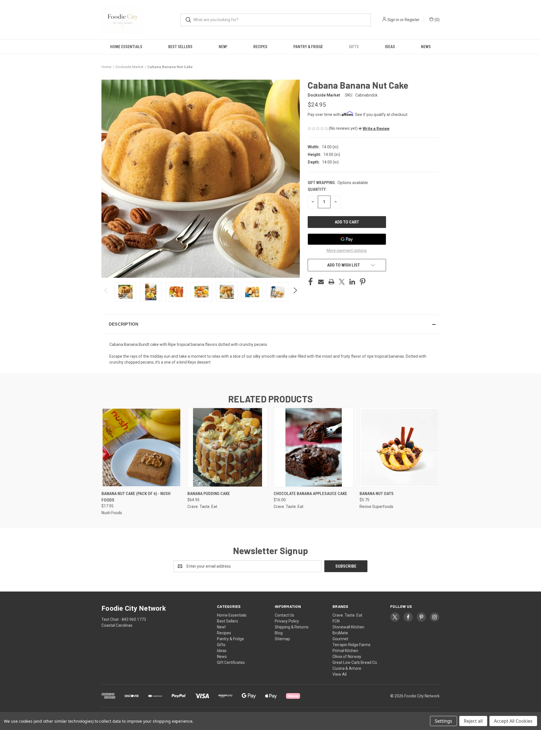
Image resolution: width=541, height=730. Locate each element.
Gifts (354, 46)
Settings (443, 721)
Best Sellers (180, 46)
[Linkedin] (352, 282)
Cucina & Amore (346, 668)
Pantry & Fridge (308, 46)
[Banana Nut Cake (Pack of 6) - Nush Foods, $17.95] (141, 447)
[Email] (321, 282)
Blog (279, 633)
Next (295, 292)
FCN (336, 621)
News (426, 46)
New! (223, 46)
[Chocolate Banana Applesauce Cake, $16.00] (313, 447)
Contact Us (284, 615)
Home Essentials (126, 46)
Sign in (393, 19)
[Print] (331, 282)
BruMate (340, 633)
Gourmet (340, 639)
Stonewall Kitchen (348, 627)
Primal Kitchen (345, 650)
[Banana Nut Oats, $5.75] (399, 447)
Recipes (260, 46)
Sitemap (282, 639)
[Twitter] (342, 282)
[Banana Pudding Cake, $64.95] (227, 447)
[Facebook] (310, 282)
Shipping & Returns (292, 627)
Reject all (473, 721)
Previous (106, 292)
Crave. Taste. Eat (347, 615)
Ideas (390, 46)
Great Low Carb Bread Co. (355, 662)
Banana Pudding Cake (208, 493)
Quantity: (317, 189)
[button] (373, 128)
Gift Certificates (231, 662)
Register (412, 19)
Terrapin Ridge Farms (351, 644)
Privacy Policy (287, 621)
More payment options (347, 250)
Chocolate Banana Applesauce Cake (310, 493)
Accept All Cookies (513, 721)
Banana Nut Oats (377, 493)
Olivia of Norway (346, 656)
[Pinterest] (362, 282)
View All (339, 674)
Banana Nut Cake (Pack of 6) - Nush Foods (135, 497)
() (437, 19)
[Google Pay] (347, 239)
